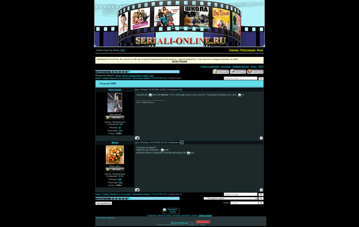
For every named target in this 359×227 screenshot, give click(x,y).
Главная (234, 50)
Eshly (151, 76)
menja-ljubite (114, 90)
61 (181, 90)
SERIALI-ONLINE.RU (179, 223)
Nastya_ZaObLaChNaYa (131, 76)
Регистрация (247, 50)
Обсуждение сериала (141, 78)
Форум (98, 78)
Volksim (118, 76)
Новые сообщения (210, 66)
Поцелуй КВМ (157, 78)
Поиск (254, 66)
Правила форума (240, 66)
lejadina (145, 76)
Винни (115, 142)
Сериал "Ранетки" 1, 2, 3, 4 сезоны (117, 78)
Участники (226, 66)
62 (182, 142)
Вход (260, 50)
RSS (123, 50)
